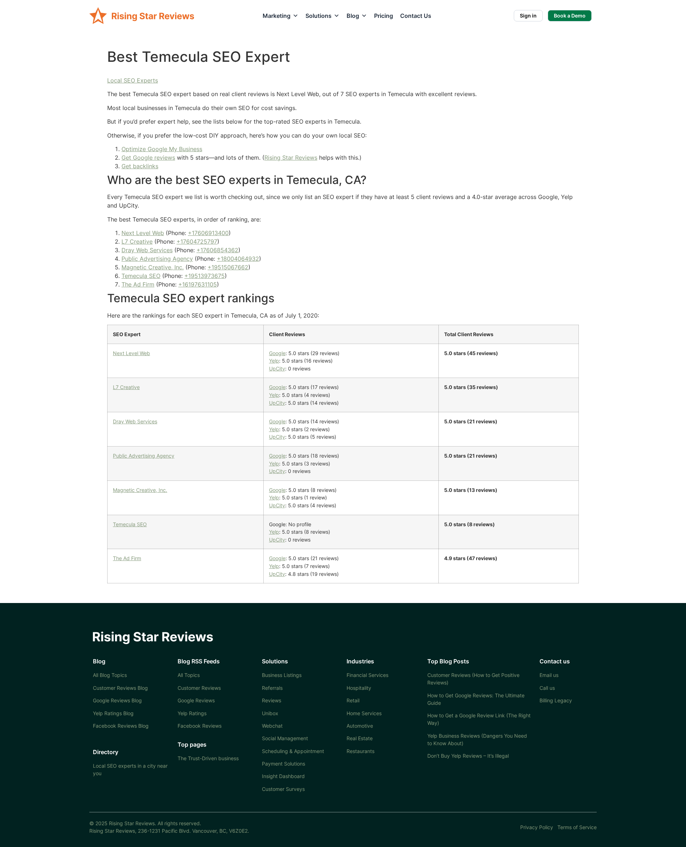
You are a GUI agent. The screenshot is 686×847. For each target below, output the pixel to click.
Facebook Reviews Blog (121, 726)
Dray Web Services (147, 250)
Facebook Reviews (200, 726)
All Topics (189, 675)
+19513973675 (204, 275)
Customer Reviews (199, 688)
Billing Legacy (556, 700)
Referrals (272, 688)
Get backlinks (139, 166)
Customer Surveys (283, 789)
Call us (547, 688)
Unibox (270, 713)
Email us (549, 675)
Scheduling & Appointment (293, 751)
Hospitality (359, 688)
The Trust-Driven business (208, 758)
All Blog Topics (110, 675)
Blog (353, 15)
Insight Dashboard (283, 776)
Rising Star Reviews (290, 157)
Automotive (360, 726)
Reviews (271, 700)
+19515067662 (228, 267)
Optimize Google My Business (161, 149)
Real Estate (360, 738)
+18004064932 (238, 258)
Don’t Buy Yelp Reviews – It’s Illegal (468, 756)
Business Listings (282, 675)
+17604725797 (197, 241)
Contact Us (415, 15)
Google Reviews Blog (117, 700)
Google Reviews (196, 700)
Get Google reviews (148, 157)
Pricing (383, 15)
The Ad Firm (137, 284)
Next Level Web (142, 232)
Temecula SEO (140, 275)
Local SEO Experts (132, 80)
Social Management (285, 738)
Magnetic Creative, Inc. (152, 267)
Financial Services (367, 675)
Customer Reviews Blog (120, 688)
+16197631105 (197, 284)
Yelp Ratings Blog (113, 713)
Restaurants (360, 751)
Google (277, 353)
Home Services (364, 713)
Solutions (318, 15)
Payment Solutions (283, 764)
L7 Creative (137, 241)
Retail (353, 700)
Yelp (274, 361)
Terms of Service (577, 827)
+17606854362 (217, 250)
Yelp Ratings (192, 713)
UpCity (277, 368)
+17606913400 (208, 232)
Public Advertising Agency (157, 258)
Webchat (272, 726)
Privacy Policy (536, 827)
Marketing (276, 15)
